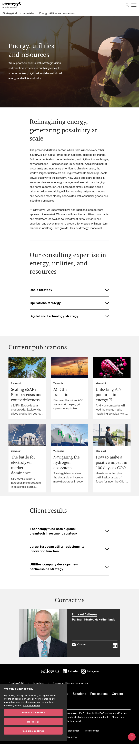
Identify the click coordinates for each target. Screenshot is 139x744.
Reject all (33, 721)
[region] (33, 712)
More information (31, 705)
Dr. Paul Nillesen (84, 614)
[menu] (132, 737)
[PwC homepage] (12, 5)
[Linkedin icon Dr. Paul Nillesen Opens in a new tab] (115, 645)
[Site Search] (127, 5)
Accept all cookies (33, 712)
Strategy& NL (10, 13)
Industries (28, 13)
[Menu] (133, 5)
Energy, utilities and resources (57, 13)
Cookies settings (33, 730)
